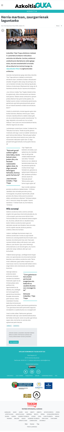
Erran (42, 414)
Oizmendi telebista (33, 418)
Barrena (29, 414)
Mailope (16, 418)
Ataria (58, 412)
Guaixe (33, 416)
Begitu (36, 414)
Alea (26, 412)
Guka (39, 416)
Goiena (14, 416)
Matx (26, 424)
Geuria (7, 416)
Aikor (14, 412)
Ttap (38, 424)
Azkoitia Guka (20, 414)
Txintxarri (54, 418)
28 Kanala (42, 420)
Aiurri (21, 412)
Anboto (39, 412)
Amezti (32, 412)
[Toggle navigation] (2, 5)
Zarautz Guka (23, 420)
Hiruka (57, 416)
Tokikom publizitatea (32, 426)
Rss (56, 375)
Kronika (9, 418)
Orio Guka (45, 418)
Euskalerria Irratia (53, 414)
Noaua (23, 418)
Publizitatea (29, 375)
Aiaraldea (8, 412)
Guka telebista (48, 416)
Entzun (57, 25)
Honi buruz (10, 375)
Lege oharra (19, 375)
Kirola (9, 325)
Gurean (32, 424)
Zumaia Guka (33, 420)
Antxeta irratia (48, 412)
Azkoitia (32, 11)
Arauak (37, 375)
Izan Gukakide (14, 342)
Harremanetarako (47, 375)
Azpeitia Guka (9, 414)
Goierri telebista (23, 416)
